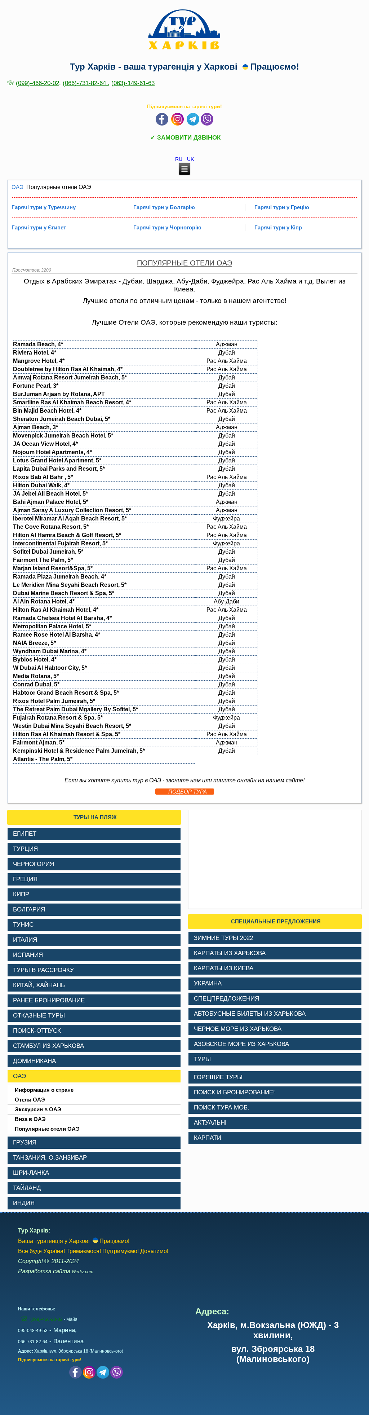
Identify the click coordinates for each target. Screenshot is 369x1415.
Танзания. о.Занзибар (50, 1157)
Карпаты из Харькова (230, 953)
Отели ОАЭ (30, 1100)
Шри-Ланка (31, 1172)
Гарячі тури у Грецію (281, 207)
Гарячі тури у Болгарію (164, 207)
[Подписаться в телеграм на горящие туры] (193, 124)
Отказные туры (39, 1015)
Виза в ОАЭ (30, 1119)
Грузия (24, 1142)
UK (190, 159)
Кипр (21, 894)
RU (179, 159)
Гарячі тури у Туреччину (44, 207)
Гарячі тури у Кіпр (278, 227)
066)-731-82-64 (86, 83)
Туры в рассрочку (43, 970)
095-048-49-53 (33, 1330)
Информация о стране (44, 1090)
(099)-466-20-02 (37, 83)
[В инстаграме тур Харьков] (177, 124)
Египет (24, 833)
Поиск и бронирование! (234, 1092)
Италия (25, 939)
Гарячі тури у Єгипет (39, 227)
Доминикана (34, 1061)
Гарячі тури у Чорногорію (167, 227)
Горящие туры (218, 1077)
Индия (24, 1203)
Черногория (33, 864)
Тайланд (27, 1188)
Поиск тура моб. (221, 1107)
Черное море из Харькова (237, 1028)
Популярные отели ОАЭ (184, 263)
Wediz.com (82, 1271)
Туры (202, 1059)
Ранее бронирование (49, 1000)
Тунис (23, 924)
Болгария (29, 909)
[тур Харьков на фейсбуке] (162, 124)
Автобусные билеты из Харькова (250, 1013)
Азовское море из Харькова (241, 1044)
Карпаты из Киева (223, 968)
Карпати (207, 1137)
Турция (25, 848)
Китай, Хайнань (39, 985)
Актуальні (210, 1122)
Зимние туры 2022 (223, 938)
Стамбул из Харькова (48, 1045)
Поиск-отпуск (37, 1030)
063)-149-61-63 (134, 83)
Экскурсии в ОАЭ (38, 1109)
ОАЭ (17, 187)
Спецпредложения (226, 998)
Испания (28, 955)
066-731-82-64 (33, 1341)
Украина (208, 983)
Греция (25, 879)
